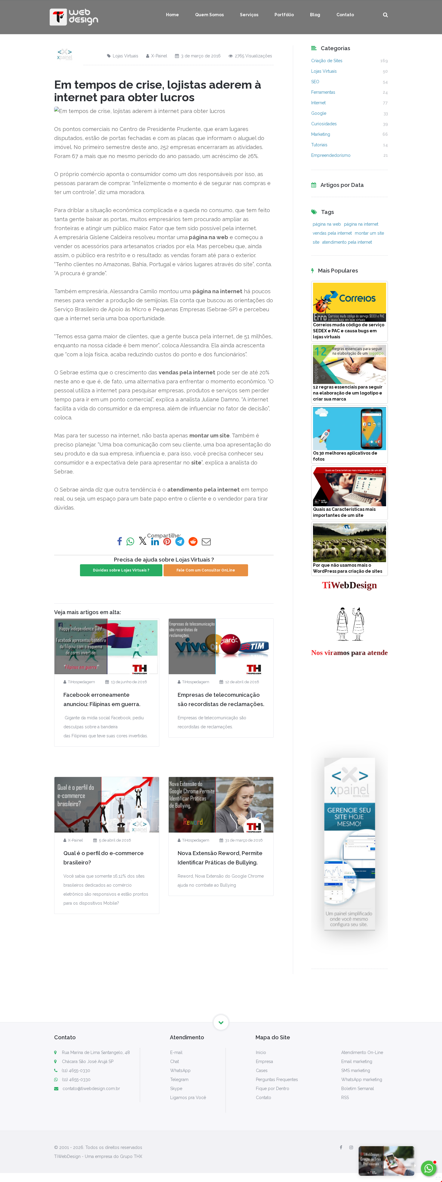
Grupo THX (131, 1156)
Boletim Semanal (357, 1088)
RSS (345, 1097)
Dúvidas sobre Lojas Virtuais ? (121, 570)
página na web (327, 224)
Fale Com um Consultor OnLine (205, 570)
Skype (176, 1088)
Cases (262, 1070)
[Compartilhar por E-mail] (206, 541)
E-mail (176, 1052)
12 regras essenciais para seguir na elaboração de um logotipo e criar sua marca (347, 393)
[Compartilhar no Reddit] (193, 541)
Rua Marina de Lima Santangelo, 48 (95, 1052)
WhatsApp (180, 1070)
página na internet (361, 224)
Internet (318, 102)
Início (261, 1052)
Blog (315, 14)
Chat (174, 1061)
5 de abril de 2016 (115, 840)
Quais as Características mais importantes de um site (344, 512)
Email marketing (356, 1061)
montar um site (369, 233)
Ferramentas (323, 92)
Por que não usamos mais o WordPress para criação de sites (347, 568)
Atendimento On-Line (362, 1052)
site (316, 242)
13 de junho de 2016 (129, 682)
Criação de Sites (326, 60)
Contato (345, 14)
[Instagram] (351, 1147)
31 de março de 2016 (243, 840)
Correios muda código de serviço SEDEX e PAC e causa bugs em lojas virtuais (348, 330)
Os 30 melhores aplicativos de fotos (345, 456)
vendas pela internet (332, 233)
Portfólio (284, 14)
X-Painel (159, 55)
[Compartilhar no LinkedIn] (155, 541)
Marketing (320, 134)
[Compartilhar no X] (142, 541)
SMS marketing (355, 1070)
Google (318, 113)
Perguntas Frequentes (277, 1079)
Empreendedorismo (331, 155)
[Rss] (384, 1147)
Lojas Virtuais (125, 55)
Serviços (249, 14)
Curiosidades (324, 123)
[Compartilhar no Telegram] (179, 541)
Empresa (264, 1061)
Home (172, 14)
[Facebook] (341, 1147)
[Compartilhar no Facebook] (119, 541)
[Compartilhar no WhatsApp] (130, 541)
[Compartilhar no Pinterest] (167, 541)
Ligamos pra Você (188, 1097)
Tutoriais (319, 144)
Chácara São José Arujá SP (87, 1061)
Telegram (179, 1079)
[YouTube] (374, 1147)
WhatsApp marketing (361, 1079)
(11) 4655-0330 (76, 1070)
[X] (362, 1147)
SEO (315, 81)
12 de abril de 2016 (242, 682)
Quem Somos (209, 14)
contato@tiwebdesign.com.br (91, 1088)
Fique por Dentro (272, 1088)
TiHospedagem (81, 682)
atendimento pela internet (347, 242)
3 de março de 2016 (201, 55)
